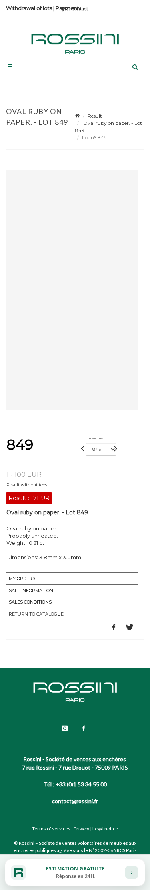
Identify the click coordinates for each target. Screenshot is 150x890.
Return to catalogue (36, 614)
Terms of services (51, 829)
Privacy (81, 829)
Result (95, 116)
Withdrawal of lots (29, 8)
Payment (67, 8)
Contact (80, 9)
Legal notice (105, 829)
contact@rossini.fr (75, 801)
